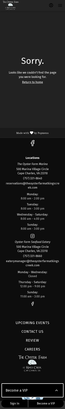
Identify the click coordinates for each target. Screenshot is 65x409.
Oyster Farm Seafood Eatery (32, 363)
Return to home (32, 82)
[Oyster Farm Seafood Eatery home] (19, 5)
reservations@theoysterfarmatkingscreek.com (32, 185)
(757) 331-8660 (32, 256)
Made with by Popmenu (26, 132)
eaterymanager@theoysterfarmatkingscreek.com (32, 263)
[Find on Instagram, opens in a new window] (32, 236)
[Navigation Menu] (60, 5)
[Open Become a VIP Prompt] (56, 390)
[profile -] (51, 5)
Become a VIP (46, 403)
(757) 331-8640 (32, 178)
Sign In (14, 403)
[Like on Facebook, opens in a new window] (32, 144)
